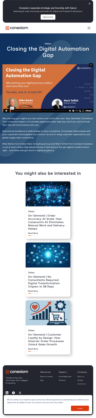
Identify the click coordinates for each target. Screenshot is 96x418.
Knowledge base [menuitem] (65, 377)
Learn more (48, 17)
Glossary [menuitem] (62, 380)
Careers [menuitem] (80, 380)
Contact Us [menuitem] (81, 384)
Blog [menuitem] (42, 380)
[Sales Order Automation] (17, 28)
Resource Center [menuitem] (46, 377)
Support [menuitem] (63, 372)
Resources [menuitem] (45, 372)
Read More (33, 233)
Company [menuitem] (82, 372)
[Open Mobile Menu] (89, 28)
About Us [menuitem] (80, 377)
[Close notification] (89, 3)
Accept (80, 408)
